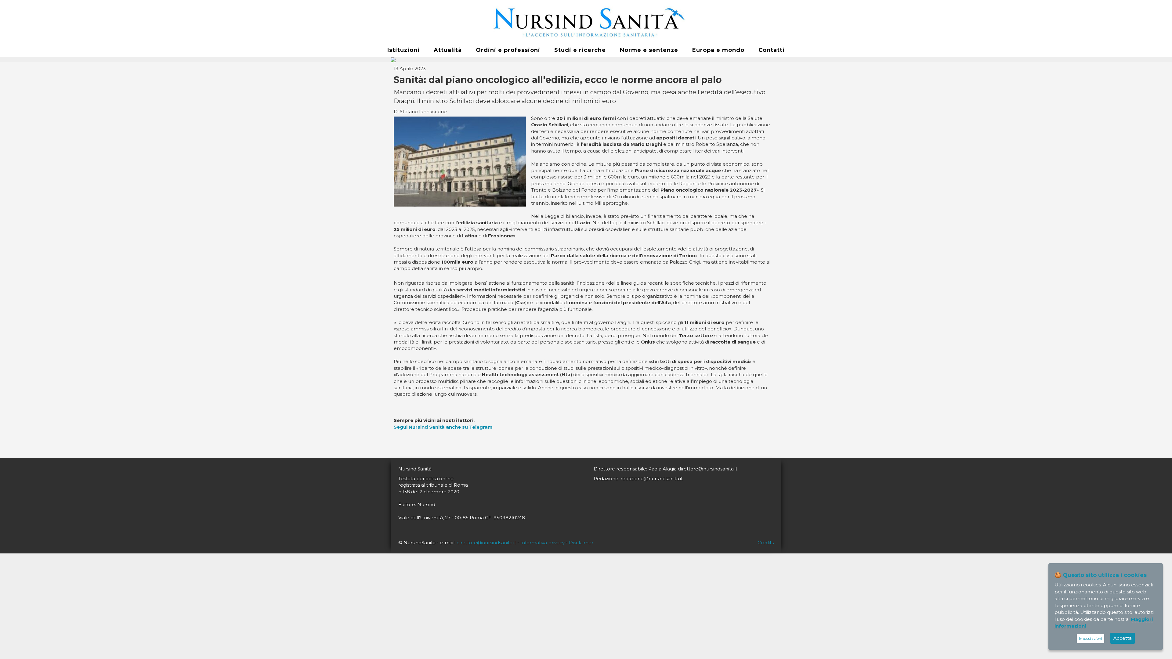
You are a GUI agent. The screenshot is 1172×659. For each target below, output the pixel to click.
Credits (766, 543)
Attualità (448, 50)
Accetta (1122, 638)
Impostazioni (1090, 638)
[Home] (586, 21)
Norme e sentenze (649, 50)
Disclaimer (581, 543)
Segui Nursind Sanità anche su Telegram (443, 427)
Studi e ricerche (580, 50)
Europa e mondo (718, 50)
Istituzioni (403, 50)
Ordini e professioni (508, 50)
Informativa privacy (542, 543)
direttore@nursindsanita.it (486, 543)
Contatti (771, 50)
